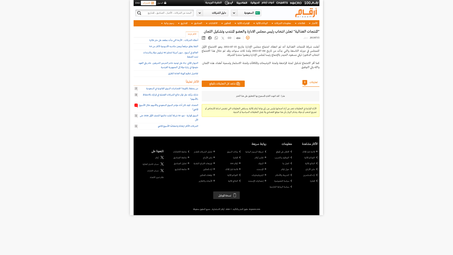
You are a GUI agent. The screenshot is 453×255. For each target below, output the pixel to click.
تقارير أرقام (259, 157)
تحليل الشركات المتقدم (203, 152)
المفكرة (312, 181)
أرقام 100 (234, 163)
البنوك (261, 163)
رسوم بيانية (169, 23)
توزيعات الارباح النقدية (203, 163)
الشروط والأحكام (282, 175)
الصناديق (198, 23)
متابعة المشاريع (181, 169)
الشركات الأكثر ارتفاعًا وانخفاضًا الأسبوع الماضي (178, 126)
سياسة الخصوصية (281, 181)
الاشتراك (146, 3)
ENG (137, 3)
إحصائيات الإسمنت (256, 181)
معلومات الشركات (282, 23)
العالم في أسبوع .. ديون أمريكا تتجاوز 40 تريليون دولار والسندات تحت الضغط (170, 54)
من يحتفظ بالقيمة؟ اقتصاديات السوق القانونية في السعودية (172, 88)
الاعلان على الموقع (282, 152)
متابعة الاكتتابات (180, 152)
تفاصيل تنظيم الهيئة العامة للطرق (183, 73)
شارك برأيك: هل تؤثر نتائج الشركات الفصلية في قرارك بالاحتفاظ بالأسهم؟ (170, 97)
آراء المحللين (207, 169)
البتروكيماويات (258, 175)
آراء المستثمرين (309, 175)
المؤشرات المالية (243, 23)
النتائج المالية (310, 163)
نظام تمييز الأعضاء (157, 177)
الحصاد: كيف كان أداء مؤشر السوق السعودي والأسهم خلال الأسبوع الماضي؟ (168, 107)
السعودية (249, 13)
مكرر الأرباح (310, 169)
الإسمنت (260, 169)
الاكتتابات (212, 23)
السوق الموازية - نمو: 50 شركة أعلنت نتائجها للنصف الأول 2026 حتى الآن (169, 117)
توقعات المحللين (206, 175)
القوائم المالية (309, 157)
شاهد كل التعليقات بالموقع (222, 84)
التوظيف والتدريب (282, 157)
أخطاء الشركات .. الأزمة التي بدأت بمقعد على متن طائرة (173, 40)
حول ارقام (285, 169)
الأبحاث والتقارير (205, 181)
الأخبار (314, 23)
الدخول (160, 3)
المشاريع (183, 23)
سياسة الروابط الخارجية (279, 187)
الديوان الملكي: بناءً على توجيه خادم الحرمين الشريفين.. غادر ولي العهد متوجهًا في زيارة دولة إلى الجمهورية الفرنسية (168, 65)
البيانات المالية (262, 23)
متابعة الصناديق (180, 157)
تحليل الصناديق (180, 163)
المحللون (227, 23)
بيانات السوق (232, 152)
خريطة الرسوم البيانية (254, 152)
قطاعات (301, 23)
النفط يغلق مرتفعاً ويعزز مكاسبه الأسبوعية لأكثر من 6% (173, 46)
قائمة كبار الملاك (308, 152)
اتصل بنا (285, 163)
